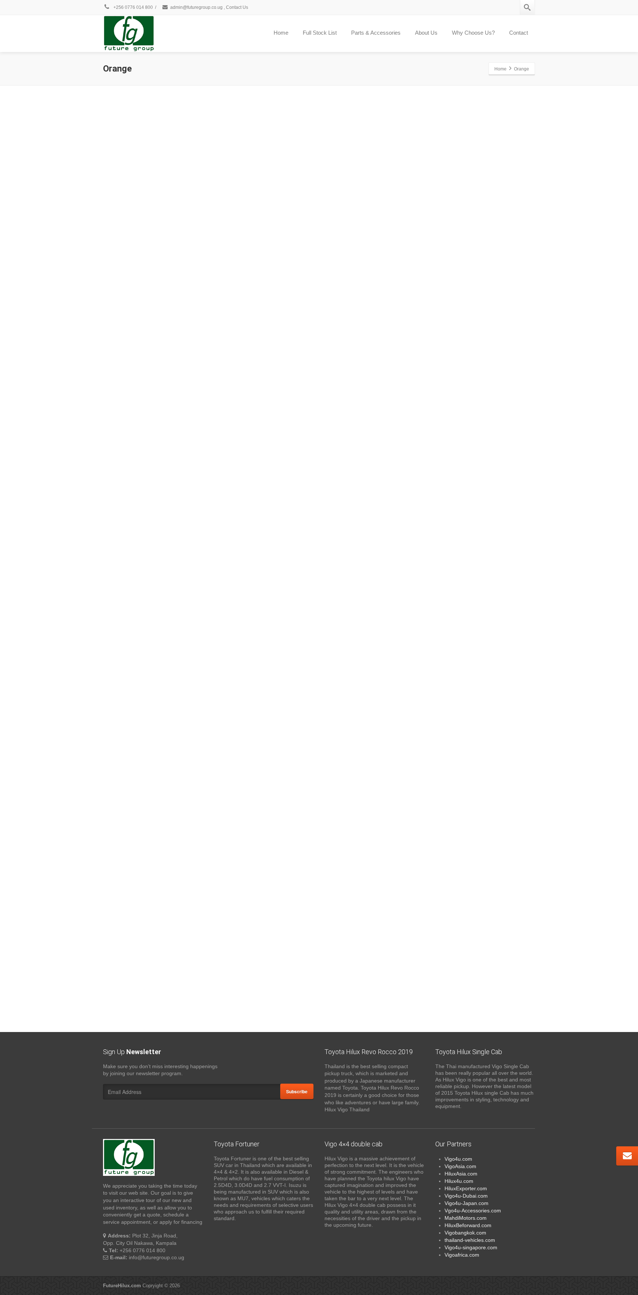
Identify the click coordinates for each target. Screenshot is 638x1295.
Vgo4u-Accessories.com (473, 1210)
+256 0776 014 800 (132, 7)
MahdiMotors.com (466, 1218)
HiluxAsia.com (461, 1174)
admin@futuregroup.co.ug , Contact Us (209, 7)
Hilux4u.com (459, 1181)
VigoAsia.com (460, 1166)
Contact (518, 33)
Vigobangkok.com (465, 1233)
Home (281, 33)
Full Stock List (320, 33)
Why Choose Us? (473, 33)
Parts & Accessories (376, 33)
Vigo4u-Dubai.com (466, 1196)
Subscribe (297, 1091)
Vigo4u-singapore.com (471, 1247)
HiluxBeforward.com (468, 1225)
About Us (426, 33)
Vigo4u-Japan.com (466, 1203)
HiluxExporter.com (466, 1188)
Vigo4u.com (458, 1159)
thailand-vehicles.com (471, 1240)
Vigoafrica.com (462, 1255)
